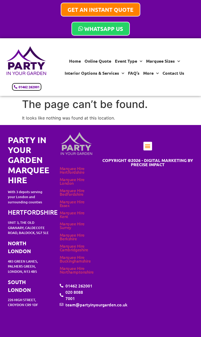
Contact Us (173, 73)
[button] (147, 146)
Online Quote (98, 61)
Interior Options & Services (92, 73)
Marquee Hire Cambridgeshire (74, 247)
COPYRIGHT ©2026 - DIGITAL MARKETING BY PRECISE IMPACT (147, 162)
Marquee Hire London (72, 181)
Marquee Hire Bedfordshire (72, 192)
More (148, 73)
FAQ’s (133, 73)
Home (75, 61)
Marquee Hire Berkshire (72, 236)
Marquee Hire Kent (72, 214)
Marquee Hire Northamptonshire (77, 270)
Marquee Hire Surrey (72, 225)
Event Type (126, 61)
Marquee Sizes (160, 61)
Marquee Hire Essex (72, 203)
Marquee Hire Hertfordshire (72, 170)
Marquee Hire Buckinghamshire (75, 259)
